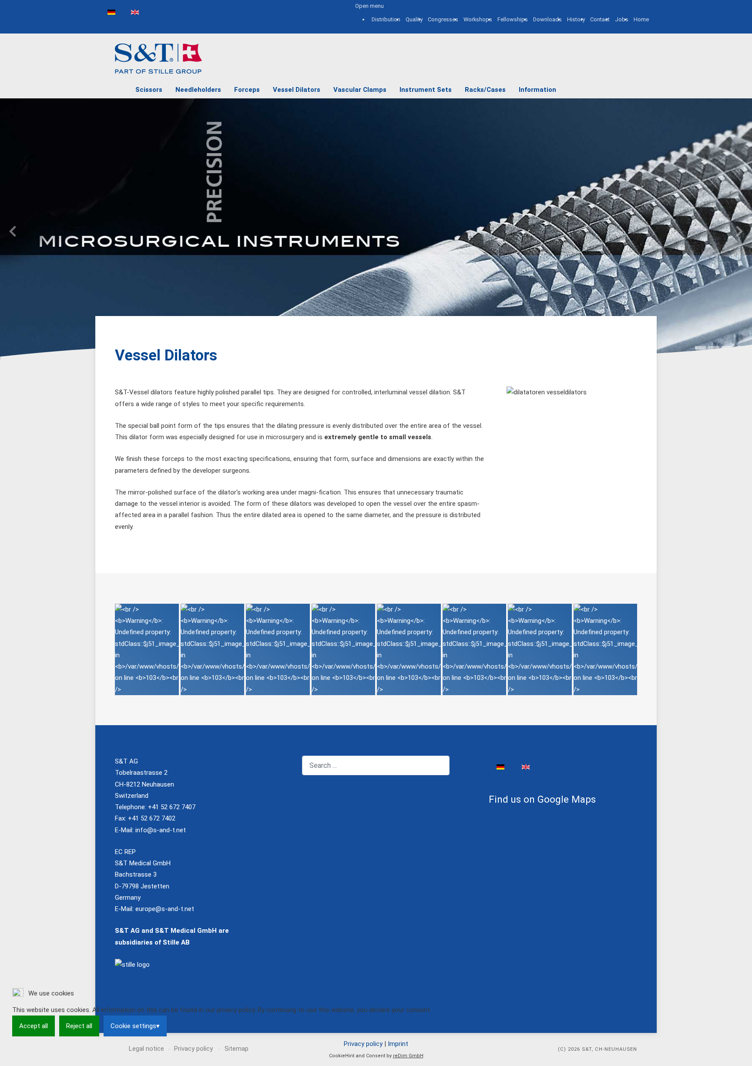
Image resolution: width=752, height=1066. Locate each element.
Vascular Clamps (359, 90)
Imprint (398, 1044)
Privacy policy (363, 1044)
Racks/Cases (485, 90)
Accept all (33, 1026)
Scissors (148, 90)
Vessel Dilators (296, 90)
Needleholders (198, 90)
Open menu (369, 6)
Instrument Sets (426, 90)
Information (537, 90)
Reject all (79, 1026)
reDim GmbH (408, 1056)
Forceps (247, 90)
